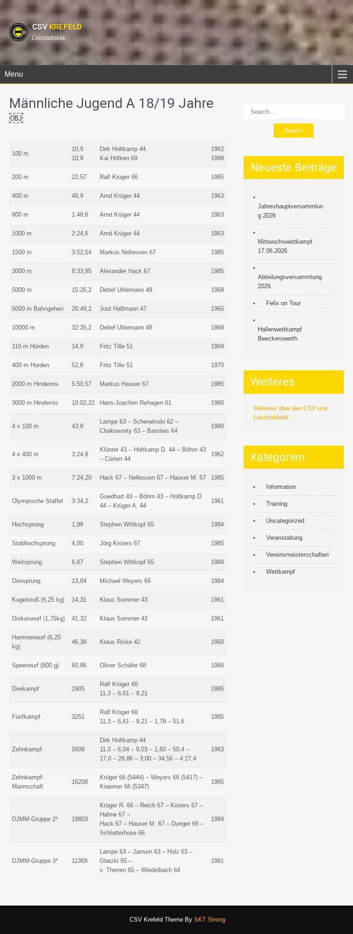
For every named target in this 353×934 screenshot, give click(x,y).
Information (281, 486)
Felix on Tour (283, 303)
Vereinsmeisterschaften (297, 554)
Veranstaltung (284, 537)
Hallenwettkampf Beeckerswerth (280, 334)
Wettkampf (280, 571)
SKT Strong (209, 919)
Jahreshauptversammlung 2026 (290, 211)
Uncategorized (285, 520)
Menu (14, 74)
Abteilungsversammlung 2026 (290, 282)
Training (276, 503)
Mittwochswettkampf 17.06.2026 (285, 246)
